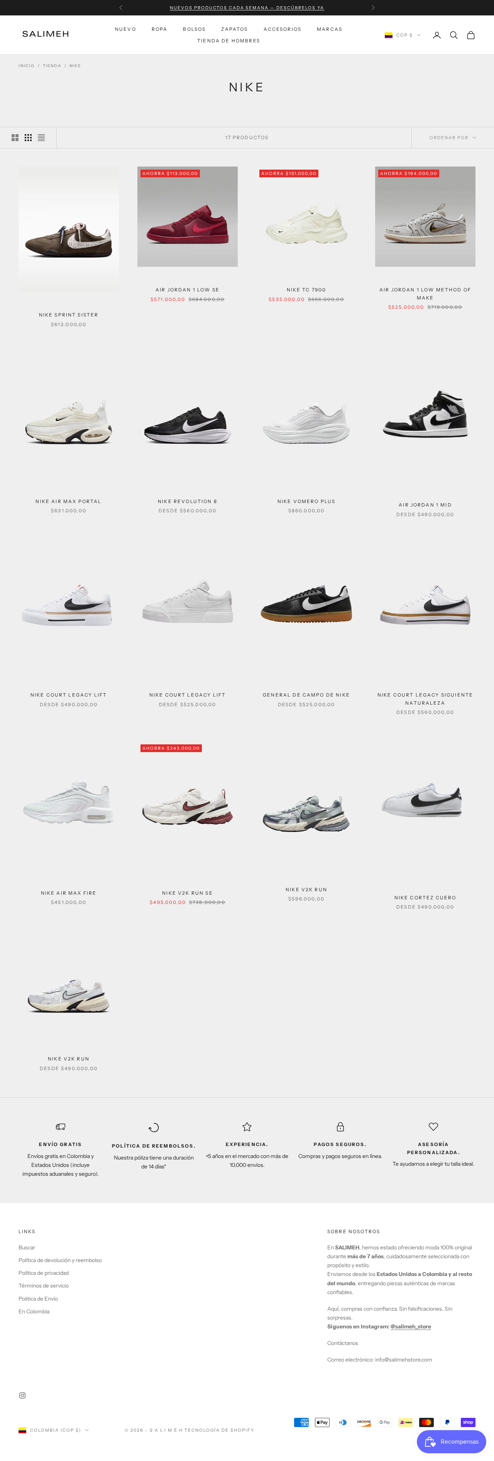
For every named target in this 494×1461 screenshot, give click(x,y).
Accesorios (283, 29)
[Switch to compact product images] (41, 137)
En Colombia (34, 1311)
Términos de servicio (44, 1285)
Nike (75, 65)
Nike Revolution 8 (187, 501)
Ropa (160, 29)
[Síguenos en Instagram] (22, 1395)
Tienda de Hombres (228, 41)
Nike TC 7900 (307, 290)
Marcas (329, 29)
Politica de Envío (38, 1298)
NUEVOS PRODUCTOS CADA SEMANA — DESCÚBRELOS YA (247, 7)
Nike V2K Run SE (187, 893)
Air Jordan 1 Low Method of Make (425, 293)
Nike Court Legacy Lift (68, 695)
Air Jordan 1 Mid (425, 505)
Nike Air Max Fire (69, 893)
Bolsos (194, 29)
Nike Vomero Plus (306, 501)
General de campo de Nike (306, 695)
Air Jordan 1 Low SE (188, 290)
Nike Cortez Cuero (425, 898)
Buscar (27, 1247)
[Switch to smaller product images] (28, 137)
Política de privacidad (44, 1272)
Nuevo (125, 29)
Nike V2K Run (306, 889)
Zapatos (234, 29)
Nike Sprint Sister (69, 315)
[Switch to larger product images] (15, 137)
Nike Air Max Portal (69, 501)
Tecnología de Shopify (219, 1430)
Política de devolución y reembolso (60, 1260)
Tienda (52, 65)
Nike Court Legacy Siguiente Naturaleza (425, 698)
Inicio (27, 65)
